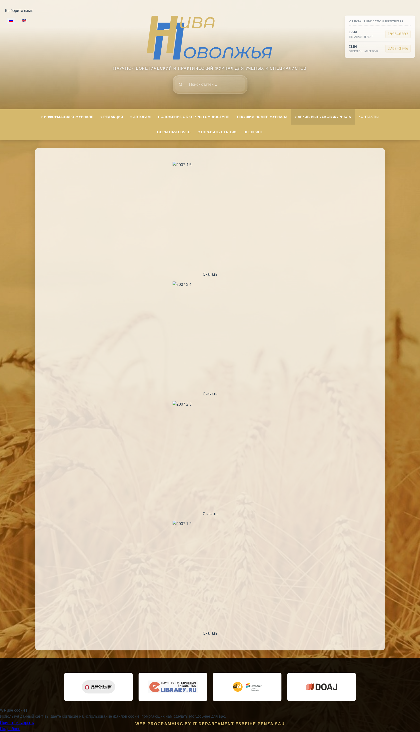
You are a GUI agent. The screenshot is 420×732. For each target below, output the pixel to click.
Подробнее (10, 729)
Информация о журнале (68, 117)
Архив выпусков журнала (324, 117)
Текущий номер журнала (262, 117)
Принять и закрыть (17, 723)
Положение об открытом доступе (193, 117)
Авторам (142, 117)
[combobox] (210, 84)
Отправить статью (217, 132)
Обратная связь (173, 132)
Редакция (113, 117)
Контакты (369, 117)
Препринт (253, 132)
